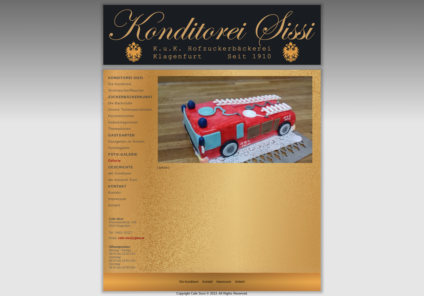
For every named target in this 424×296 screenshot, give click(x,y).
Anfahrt (114, 205)
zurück (163, 167)
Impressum (117, 199)
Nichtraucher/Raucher (126, 90)
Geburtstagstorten (123, 122)
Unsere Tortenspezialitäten (130, 109)
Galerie (114, 160)
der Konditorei (119, 173)
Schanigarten (119, 148)
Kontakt (114, 192)
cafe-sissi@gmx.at (131, 238)
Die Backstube (120, 103)
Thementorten (119, 129)
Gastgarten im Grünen (126, 141)
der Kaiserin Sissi (123, 180)
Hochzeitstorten (121, 116)
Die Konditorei (120, 84)
